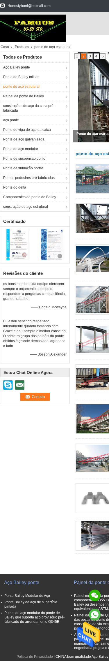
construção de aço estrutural (25, 207)
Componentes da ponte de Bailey (29, 197)
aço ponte (11, 120)
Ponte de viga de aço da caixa (27, 130)
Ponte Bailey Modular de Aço (27, 596)
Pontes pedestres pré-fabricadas (29, 178)
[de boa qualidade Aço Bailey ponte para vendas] (17, 244)
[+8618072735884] (94, 614)
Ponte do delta (14, 187)
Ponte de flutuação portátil (23, 168)
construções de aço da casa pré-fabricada (29, 108)
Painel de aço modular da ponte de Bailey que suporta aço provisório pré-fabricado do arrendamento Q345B (34, 617)
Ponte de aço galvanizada (23, 139)
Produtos (22, 47)
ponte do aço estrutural (21, 87)
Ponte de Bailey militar (21, 77)
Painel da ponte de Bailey (23, 96)
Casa (5, 47)
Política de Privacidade (35, 657)
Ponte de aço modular (20, 149)
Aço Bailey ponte (16, 67)
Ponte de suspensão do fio (24, 159)
